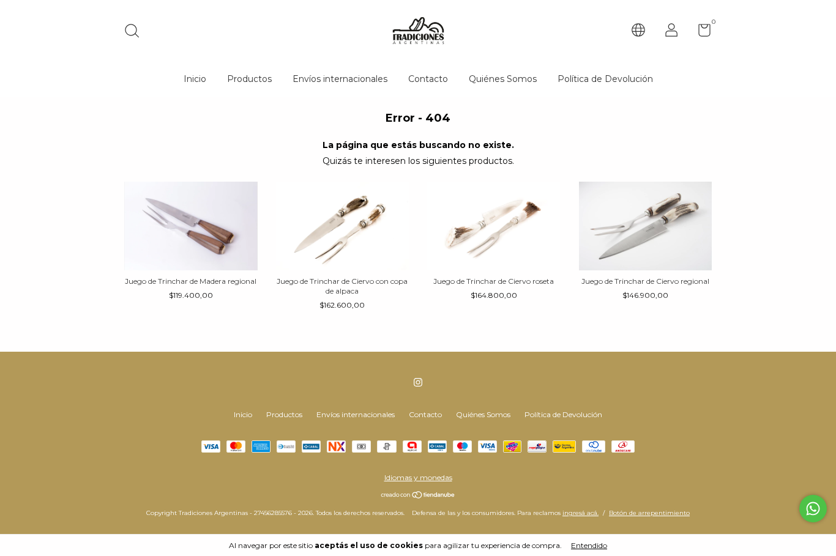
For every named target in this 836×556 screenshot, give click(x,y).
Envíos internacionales (340, 78)
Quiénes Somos (503, 78)
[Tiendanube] (418, 496)
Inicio (195, 78)
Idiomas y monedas (418, 477)
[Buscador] (136, 32)
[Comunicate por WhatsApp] (813, 508)
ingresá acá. (580, 513)
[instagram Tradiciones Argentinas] (418, 382)
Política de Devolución (605, 78)
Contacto (428, 78)
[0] (700, 32)
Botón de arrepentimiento (649, 513)
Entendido (589, 545)
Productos (249, 78)
